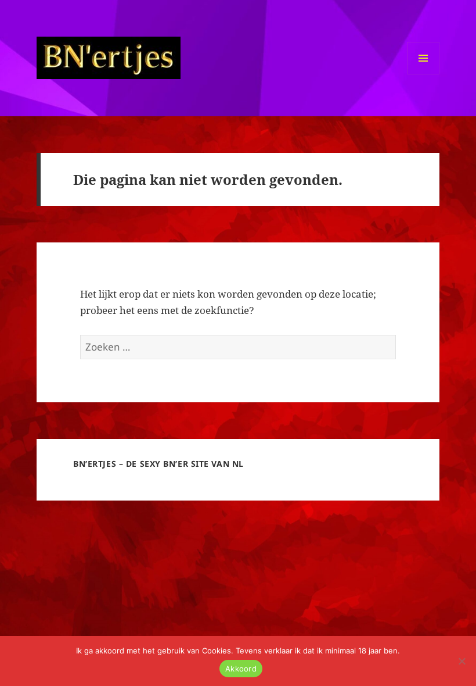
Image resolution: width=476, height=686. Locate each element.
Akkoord (241, 668)
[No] (461, 661)
